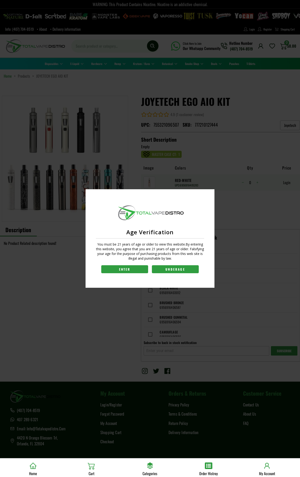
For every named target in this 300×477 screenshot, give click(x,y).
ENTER (125, 269)
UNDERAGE (175, 269)
